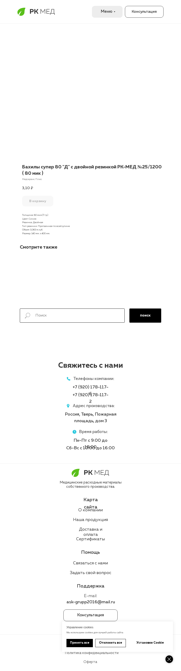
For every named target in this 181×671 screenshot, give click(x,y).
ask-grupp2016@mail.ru (90, 602)
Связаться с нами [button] (90, 563)
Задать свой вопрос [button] (90, 573)
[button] (144, 12)
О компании (90, 510)
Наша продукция (90, 520)
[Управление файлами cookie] (169, 659)
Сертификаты (90, 539)
